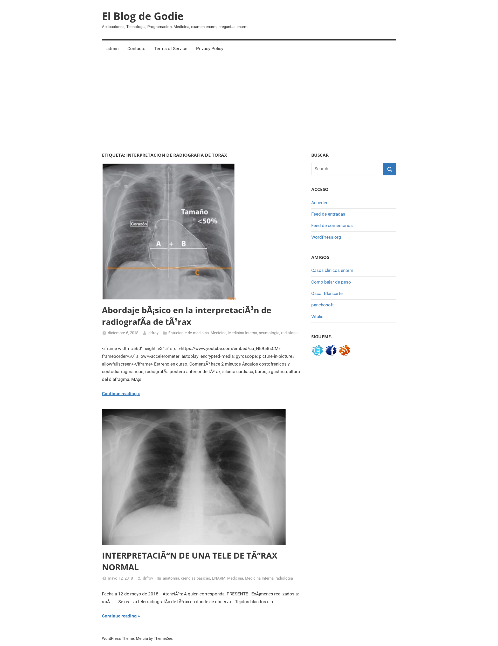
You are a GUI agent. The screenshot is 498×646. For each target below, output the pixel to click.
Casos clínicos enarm (332, 270)
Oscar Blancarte (327, 293)
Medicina (218, 333)
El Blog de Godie (143, 16)
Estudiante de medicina (188, 333)
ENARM (218, 578)
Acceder (319, 202)
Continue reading (119, 393)
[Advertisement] (249, 104)
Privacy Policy (209, 48)
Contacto (136, 48)
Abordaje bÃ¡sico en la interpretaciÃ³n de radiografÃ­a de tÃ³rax (186, 315)
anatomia (171, 578)
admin (112, 48)
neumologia (269, 333)
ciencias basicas (195, 578)
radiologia (290, 333)
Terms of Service (170, 48)
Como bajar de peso (331, 282)
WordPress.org (326, 237)
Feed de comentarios (332, 225)
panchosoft (322, 304)
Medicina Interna (242, 333)
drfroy (153, 333)
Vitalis (317, 316)
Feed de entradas (328, 214)
